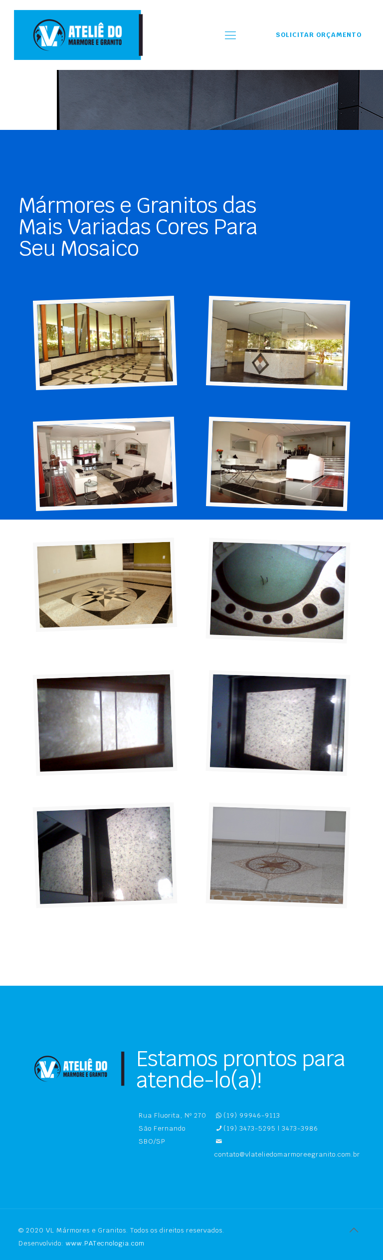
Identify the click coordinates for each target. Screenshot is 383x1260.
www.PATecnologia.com (105, 1243)
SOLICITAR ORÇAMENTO (319, 34)
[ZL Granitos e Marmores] (81, 35)
